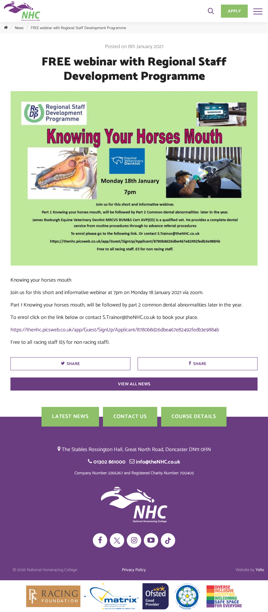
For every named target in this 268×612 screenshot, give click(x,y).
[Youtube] (151, 540)
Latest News (70, 416)
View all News (134, 384)
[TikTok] (168, 540)
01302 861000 (109, 462)
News (19, 28)
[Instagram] (134, 540)
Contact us (130, 416)
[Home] (6, 28)
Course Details (194, 416)
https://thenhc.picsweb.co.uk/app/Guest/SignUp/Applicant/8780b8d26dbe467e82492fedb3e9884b (115, 329)
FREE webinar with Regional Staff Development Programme (78, 28)
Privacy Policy (134, 570)
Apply (234, 11)
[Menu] (258, 11)
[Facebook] (100, 540)
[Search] (211, 11)
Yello (260, 570)
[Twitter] (117, 540)
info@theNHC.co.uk (157, 462)
